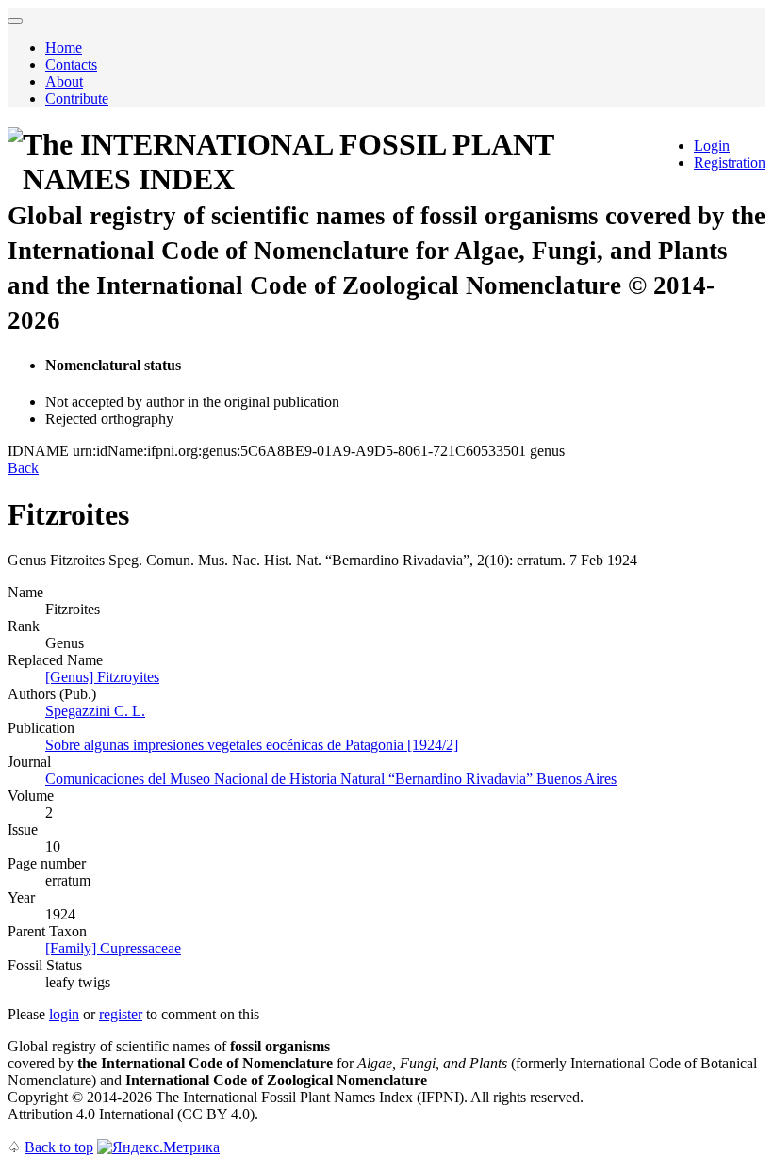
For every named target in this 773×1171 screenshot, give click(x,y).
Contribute (76, 98)
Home (63, 48)
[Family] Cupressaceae (113, 948)
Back (23, 468)
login (64, 1014)
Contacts (71, 65)
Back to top (59, 1147)
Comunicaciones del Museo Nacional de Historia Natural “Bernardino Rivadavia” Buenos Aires (331, 779)
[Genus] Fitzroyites (102, 677)
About (64, 81)
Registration (729, 163)
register (120, 1014)
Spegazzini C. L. (95, 711)
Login (712, 146)
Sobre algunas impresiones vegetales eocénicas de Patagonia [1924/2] (251, 745)
